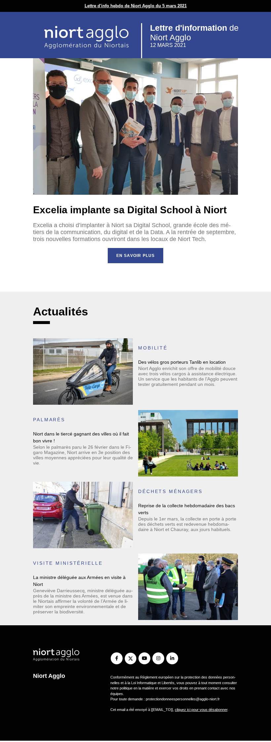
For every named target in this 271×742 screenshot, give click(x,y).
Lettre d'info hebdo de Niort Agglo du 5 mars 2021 (136, 5)
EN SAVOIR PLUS (135, 255)
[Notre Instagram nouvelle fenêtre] (158, 658)
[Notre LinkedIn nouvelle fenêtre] (172, 658)
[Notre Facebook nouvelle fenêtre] (116, 658)
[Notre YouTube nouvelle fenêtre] (144, 658)
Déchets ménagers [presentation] (170, 491)
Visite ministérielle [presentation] (68, 563)
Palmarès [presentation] (49, 419)
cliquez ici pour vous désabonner (201, 710)
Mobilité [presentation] (153, 347)
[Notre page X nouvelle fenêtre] (130, 658)
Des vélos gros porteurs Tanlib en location (182, 362)
